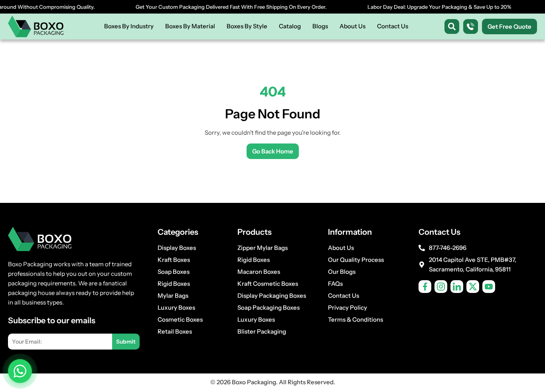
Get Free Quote (509, 26)
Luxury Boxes (176, 307)
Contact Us (392, 26)
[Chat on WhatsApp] (20, 371)
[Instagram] (440, 286)
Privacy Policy (347, 307)
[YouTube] (488, 286)
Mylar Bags (173, 295)
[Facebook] (425, 286)
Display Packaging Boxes (271, 295)
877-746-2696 (447, 247)
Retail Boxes (175, 331)
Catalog (290, 26)
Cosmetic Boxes (180, 319)
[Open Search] (451, 26)
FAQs (335, 283)
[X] (472, 286)
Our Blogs (341, 271)
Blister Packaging (261, 331)
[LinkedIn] (456, 286)
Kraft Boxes (174, 259)
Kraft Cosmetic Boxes (267, 283)
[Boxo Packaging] (36, 26)
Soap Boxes (174, 271)
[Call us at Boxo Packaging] (470, 26)
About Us (352, 26)
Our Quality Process (356, 259)
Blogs (320, 26)
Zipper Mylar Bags (262, 247)
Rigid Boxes (174, 283)
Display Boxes (177, 247)
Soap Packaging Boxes (268, 307)
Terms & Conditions (355, 319)
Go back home (272, 151)
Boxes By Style (247, 26)
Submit (126, 341)
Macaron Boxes (258, 271)
